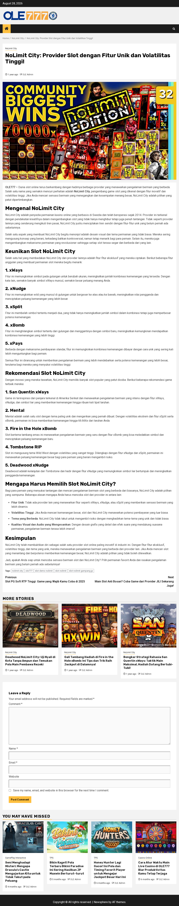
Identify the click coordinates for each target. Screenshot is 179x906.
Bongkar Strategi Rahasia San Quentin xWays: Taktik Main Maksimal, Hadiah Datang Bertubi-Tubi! (148, 662)
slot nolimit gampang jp (81, 570)
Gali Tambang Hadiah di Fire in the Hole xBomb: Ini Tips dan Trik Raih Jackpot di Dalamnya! (88, 660)
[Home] (7, 28)
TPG (51, 858)
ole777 (29, 570)
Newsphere (101, 902)
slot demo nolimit (44, 570)
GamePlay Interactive (15, 858)
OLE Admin (28, 74)
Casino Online (145, 858)
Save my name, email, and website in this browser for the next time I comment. (61, 790)
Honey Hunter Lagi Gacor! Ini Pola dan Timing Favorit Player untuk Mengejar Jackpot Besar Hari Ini (110, 870)
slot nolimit (60, 570)
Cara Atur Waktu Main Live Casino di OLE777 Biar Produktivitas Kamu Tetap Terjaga (154, 868)
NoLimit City (11, 48)
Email (13, 762)
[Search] (174, 28)
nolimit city (17, 570)
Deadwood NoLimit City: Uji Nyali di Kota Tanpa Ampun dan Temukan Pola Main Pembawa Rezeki (30, 660)
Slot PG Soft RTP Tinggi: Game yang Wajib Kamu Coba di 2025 (45, 579)
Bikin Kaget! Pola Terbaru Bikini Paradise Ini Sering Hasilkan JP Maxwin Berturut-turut (67, 868)
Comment (15, 704)
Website (14, 776)
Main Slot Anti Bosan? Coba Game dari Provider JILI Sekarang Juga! (134, 581)
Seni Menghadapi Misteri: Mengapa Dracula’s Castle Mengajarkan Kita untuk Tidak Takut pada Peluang (23, 871)
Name (13, 748)
